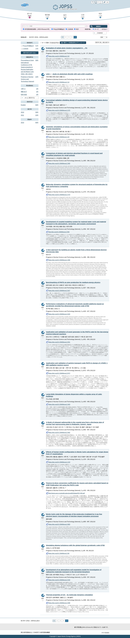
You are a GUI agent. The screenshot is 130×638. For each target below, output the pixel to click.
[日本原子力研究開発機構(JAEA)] (25, 5)
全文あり (104, 29)
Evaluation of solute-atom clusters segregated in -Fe (66, 48)
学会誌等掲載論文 (59, 29)
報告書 (47, 16)
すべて (29, 14)
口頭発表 (70, 29)
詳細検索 (100, 33)
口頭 (82, 16)
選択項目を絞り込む (29, 53)
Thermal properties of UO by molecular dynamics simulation (69, 595)
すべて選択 (45, 42)
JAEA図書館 (105, 632)
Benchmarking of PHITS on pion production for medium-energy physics (73, 282)
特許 (100, 14)
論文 (65, 16)
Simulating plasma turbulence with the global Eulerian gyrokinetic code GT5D (75, 545)
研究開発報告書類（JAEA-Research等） (37, 29)
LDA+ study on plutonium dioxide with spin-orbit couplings (69, 74)
